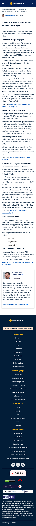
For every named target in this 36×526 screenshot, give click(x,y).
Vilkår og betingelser (18, 393)
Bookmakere (18, 352)
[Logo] (18, 321)
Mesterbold (5, 9)
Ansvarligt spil (18, 370)
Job (18, 415)
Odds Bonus (18, 356)
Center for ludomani (18, 378)
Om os (18, 408)
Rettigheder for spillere (18, 385)
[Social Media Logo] (13, 465)
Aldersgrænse (18, 396)
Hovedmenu (18, 334)
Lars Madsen (10, 15)
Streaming (18, 360)
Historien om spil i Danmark (18, 389)
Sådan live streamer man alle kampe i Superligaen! (16, 105)
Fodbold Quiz (18, 349)
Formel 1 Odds (18, 441)
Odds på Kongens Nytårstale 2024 (18, 458)
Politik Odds (18, 433)
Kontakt (18, 411)
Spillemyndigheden (18, 382)
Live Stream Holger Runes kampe (18, 448)
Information (18, 403)
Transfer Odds (18, 437)
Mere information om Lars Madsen (14, 304)
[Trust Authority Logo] (10, 486)
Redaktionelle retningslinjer (18, 418)
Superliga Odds (18, 444)
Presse (18, 422)
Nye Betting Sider (18, 363)
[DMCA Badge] (10, 481)
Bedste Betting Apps (18, 367)
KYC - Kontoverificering (18, 400)
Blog (18, 345)
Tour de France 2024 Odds (18, 455)
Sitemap (18, 425)
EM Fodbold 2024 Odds (18, 451)
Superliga (13, 9)
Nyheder (18, 338)
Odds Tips (18, 342)
